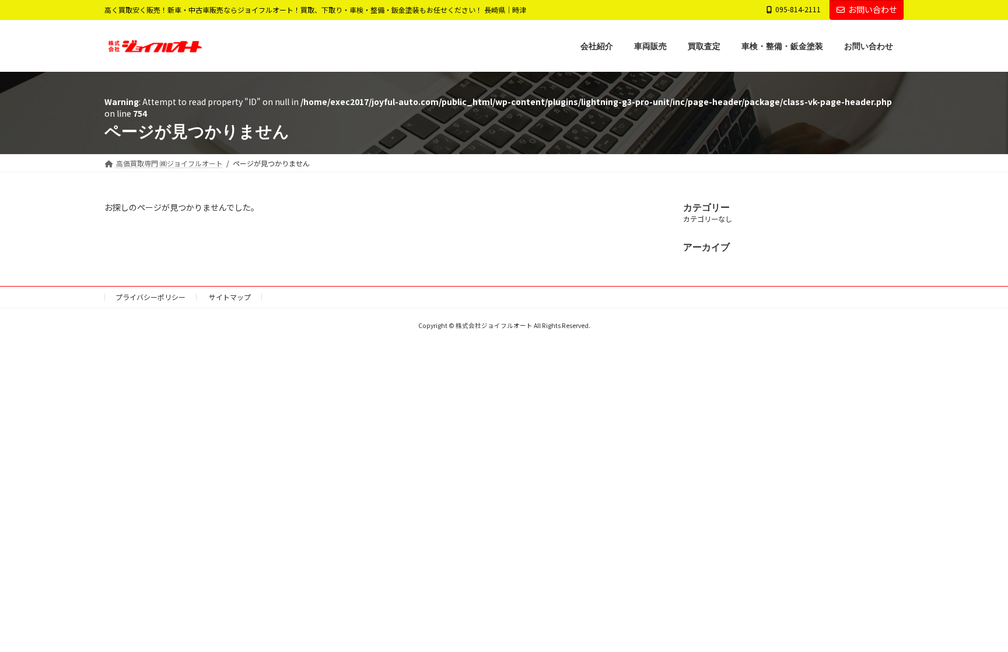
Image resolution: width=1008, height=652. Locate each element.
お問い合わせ (872, 9)
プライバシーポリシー (151, 297)
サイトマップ (230, 297)
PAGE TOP (974, 622)
